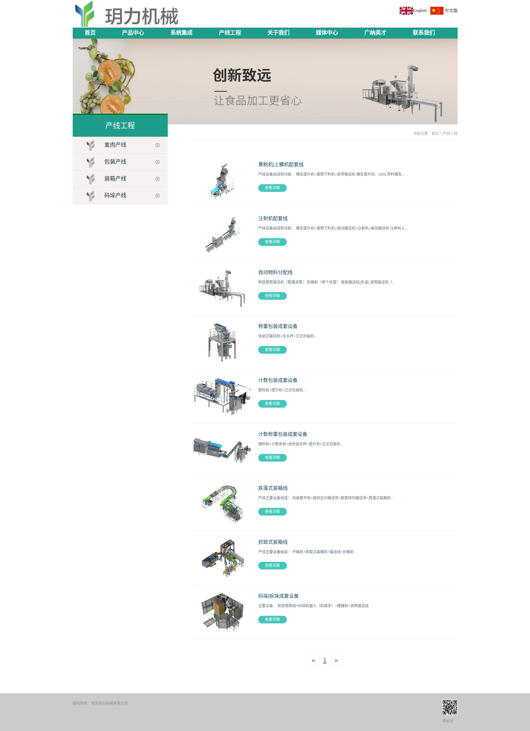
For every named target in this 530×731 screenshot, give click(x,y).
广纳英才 (375, 33)
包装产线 (115, 162)
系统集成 (182, 33)
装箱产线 (115, 179)
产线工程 (230, 33)
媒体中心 (327, 33)
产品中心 (133, 33)
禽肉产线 (115, 145)
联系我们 (424, 33)
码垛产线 (115, 195)
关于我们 (278, 33)
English (420, 10)
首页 (90, 33)
